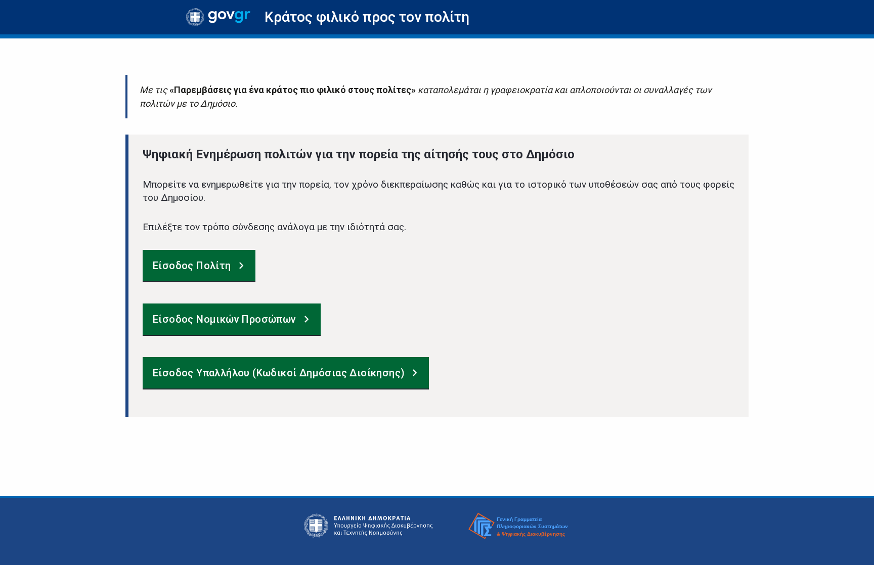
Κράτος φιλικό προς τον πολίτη (367, 17)
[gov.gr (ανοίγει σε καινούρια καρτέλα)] (218, 17)
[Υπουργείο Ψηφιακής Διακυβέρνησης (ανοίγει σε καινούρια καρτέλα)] (368, 525)
